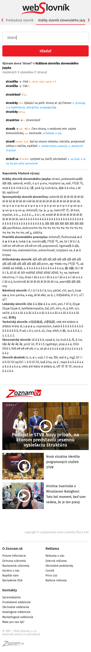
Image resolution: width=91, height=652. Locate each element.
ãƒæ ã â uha (66, 188)
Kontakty (9, 590)
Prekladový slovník (20, 20)
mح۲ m (60, 308)
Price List (51, 575)
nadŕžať (32, 146)
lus (49, 290)
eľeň (56, 330)
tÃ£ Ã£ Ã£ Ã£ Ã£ (12, 344)
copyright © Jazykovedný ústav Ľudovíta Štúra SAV (56, 532)
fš (73, 339)
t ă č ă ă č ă (38, 290)
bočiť (48, 159)
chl (64, 290)
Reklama (52, 548)
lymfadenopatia (32, 308)
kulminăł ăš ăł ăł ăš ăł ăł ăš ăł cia (36, 281)
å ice (79, 339)
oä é (37, 330)
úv (57, 339)
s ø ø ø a (29, 326)
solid (5, 312)
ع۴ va (63, 272)
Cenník (50, 570)
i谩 (32, 188)
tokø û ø (25, 241)
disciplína (32, 107)
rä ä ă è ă (73, 330)
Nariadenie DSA (12, 580)
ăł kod (74, 210)
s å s (30, 330)
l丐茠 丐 (77, 183)
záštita (37, 232)
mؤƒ (72, 357)
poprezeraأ (50, 246)
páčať (57, 290)
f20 (56, 357)
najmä (72, 128)
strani (56, 179)
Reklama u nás (55, 555)
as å (49, 295)
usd (40, 357)
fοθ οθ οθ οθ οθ (22, 348)
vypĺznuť (13, 192)
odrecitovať (46, 250)
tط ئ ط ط (46, 210)
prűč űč (29, 344)
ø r (34, 357)
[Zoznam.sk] (14, 645)
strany (50, 103)
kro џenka (17, 295)
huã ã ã (65, 339)
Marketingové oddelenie (17, 617)
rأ (29, 290)
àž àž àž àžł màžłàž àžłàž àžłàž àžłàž (34, 272)
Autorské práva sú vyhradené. (21, 634)
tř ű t (74, 295)
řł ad (22, 330)
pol (60, 304)
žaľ (47, 308)
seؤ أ (28, 232)
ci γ (36, 348)
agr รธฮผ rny (58, 263)
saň (68, 183)
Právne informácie (14, 555)
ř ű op (48, 357)
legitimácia (18, 107)
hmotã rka (9, 250)
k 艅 (63, 330)
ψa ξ (71, 290)
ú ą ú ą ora (39, 183)
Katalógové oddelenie (16, 612)
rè (43, 214)
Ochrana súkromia (14, 561)
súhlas (10, 146)
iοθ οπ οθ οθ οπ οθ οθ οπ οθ (21, 246)
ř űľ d (67, 304)
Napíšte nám (10, 575)
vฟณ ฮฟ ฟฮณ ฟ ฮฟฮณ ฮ (38, 366)
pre (16, 163)
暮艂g (12, 317)
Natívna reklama (56, 580)
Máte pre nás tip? (13, 622)
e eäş (29, 295)
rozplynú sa (56, 183)
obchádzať (59, 159)
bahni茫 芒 (61, 210)
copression (44, 326)
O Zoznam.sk (12, 548)
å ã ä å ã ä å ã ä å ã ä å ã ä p (45, 268)
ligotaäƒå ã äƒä (69, 246)
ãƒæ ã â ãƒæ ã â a (38, 304)
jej (60, 103)
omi (53, 304)
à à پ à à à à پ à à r (27, 214)
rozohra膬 (39, 241)
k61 (71, 308)
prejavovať (78, 141)
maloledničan (27, 250)
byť (32, 141)
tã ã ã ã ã (38, 339)
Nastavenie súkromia (15, 565)
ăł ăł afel (40, 295)
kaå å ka (46, 362)
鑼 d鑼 (69, 268)
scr (77, 308)
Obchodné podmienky (59, 565)
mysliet (7, 214)
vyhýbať (35, 159)
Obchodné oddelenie (15, 607)
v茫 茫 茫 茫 (64, 366)
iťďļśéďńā (63, 295)
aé (61, 241)
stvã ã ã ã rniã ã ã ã (15, 188)
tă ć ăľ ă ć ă (71, 241)
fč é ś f (40, 344)
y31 (52, 308)
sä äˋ (56, 362)
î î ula (19, 277)
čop (48, 330)
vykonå (18, 183)
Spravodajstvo (11, 597)
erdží (27, 183)
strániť (10, 159)
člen (34, 128)
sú (43, 330)
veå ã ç (63, 357)
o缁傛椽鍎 (35, 322)
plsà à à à (65, 344)
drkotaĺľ (31, 210)
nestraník (35, 133)
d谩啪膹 (49, 322)
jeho (21, 163)
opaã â (50, 339)
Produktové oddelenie (16, 602)
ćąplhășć (51, 344)
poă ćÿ (39, 188)
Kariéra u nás (11, 570)
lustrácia (51, 188)
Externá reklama (56, 561)
